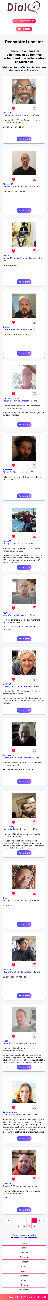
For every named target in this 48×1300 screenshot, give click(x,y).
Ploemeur (24, 1257)
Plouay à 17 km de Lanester (16, 401)
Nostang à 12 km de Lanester (16, 115)
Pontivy (24, 1266)
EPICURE (7, 113)
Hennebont (24, 1262)
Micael (6, 255)
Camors (24, 1285)
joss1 (5, 1041)
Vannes (24, 1248)
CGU (17, 1297)
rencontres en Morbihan (25, 1237)
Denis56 (7, 1183)
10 (24, 1226)
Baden (24, 1280)
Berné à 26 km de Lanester (15, 1043)
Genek (6, 898)
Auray (24, 1271)
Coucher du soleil (11, 398)
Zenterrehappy (10, 1112)
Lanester (24, 1252)
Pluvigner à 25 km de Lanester (17, 900)
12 (34, 1226)
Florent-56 (8, 184)
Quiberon (24, 1275)
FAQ (11, 1297)
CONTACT (41, 1297)
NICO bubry (8, 826)
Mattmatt (7, 969)
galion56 (7, 541)
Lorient (24, 1243)
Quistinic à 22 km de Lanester (17, 686)
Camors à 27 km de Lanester (16, 1114)
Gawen (6, 327)
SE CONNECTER (24, 29)
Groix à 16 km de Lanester (15, 329)
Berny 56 (7, 684)
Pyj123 (6, 612)
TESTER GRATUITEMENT (24, 21)
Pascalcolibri (9, 755)
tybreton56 (8, 469)
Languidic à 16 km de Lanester (17, 186)
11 (29, 1226)
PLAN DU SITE (28, 1297)
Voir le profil (24, 139)
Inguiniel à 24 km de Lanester (17, 829)
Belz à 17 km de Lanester (14, 615)
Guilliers (24, 1289)
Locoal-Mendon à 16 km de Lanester (20, 258)
